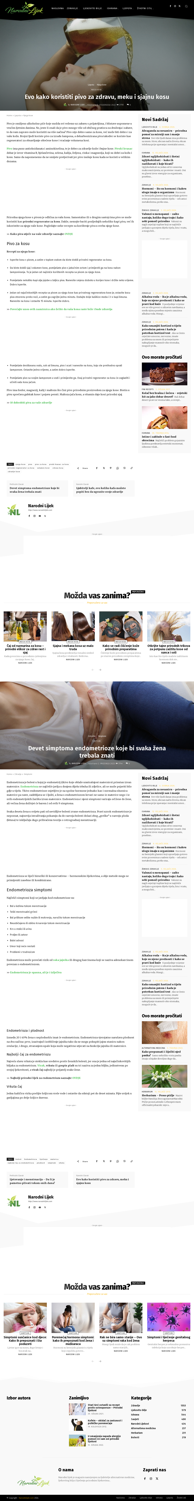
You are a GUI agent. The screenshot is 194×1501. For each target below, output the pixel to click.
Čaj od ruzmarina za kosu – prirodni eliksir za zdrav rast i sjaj (25, 649)
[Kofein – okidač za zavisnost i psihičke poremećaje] (77, 1425)
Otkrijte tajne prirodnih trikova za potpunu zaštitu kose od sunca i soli (168, 649)
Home (9, 115)
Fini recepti (148, 389)
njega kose (21, 464)
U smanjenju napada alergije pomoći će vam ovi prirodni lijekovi (104, 1439)
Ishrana (146, 153)
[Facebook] (170, 6)
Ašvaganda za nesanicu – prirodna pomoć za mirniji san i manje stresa (164, 134)
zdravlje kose (14, 472)
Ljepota (91, 85)
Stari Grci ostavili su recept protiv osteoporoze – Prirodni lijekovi (105, 1408)
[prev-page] (93, 670)
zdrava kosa (57, 468)
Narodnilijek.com (26, 1498)
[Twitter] (179, 6)
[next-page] (100, 670)
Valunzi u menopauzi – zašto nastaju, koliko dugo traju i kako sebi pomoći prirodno (162, 217)
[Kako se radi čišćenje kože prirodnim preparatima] (120, 626)
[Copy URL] (132, 468)
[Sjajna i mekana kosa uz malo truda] (73, 626)
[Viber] (125, 468)
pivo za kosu (41, 464)
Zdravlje (146, 185)
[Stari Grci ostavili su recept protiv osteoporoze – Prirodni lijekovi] (77, 1409)
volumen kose (43, 468)
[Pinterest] (111, 468)
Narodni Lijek (78, 105)
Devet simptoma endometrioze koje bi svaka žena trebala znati (34, 490)
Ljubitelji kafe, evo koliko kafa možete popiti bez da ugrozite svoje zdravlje (101, 490)
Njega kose (101, 85)
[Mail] (40, 515)
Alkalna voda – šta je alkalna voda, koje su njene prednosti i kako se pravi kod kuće (164, 300)
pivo (30, 464)
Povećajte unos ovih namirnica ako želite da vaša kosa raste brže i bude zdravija (61, 309)
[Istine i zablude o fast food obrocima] (164, 417)
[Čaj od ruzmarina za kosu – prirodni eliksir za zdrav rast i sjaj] (25, 626)
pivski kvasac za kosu (59, 464)
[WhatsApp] (118, 468)
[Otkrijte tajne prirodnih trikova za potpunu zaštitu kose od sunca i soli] (168, 626)
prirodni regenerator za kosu (21, 468)
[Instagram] (175, 6)
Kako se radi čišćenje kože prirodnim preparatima (121, 647)
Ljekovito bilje (149, 127)
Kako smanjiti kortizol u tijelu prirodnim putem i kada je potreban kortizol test (161, 329)
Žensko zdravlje (150, 210)
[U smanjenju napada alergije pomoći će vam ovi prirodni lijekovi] (77, 1440)
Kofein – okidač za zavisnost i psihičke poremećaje (105, 1422)
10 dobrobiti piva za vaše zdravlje (31, 402)
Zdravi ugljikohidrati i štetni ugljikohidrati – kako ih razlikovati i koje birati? (161, 160)
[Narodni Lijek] (65, 105)
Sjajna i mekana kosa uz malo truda (73, 647)
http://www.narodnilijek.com (40, 510)
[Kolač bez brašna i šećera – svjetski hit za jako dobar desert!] (164, 374)
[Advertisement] (71, 192)
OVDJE (69, 233)
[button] (186, 6)
